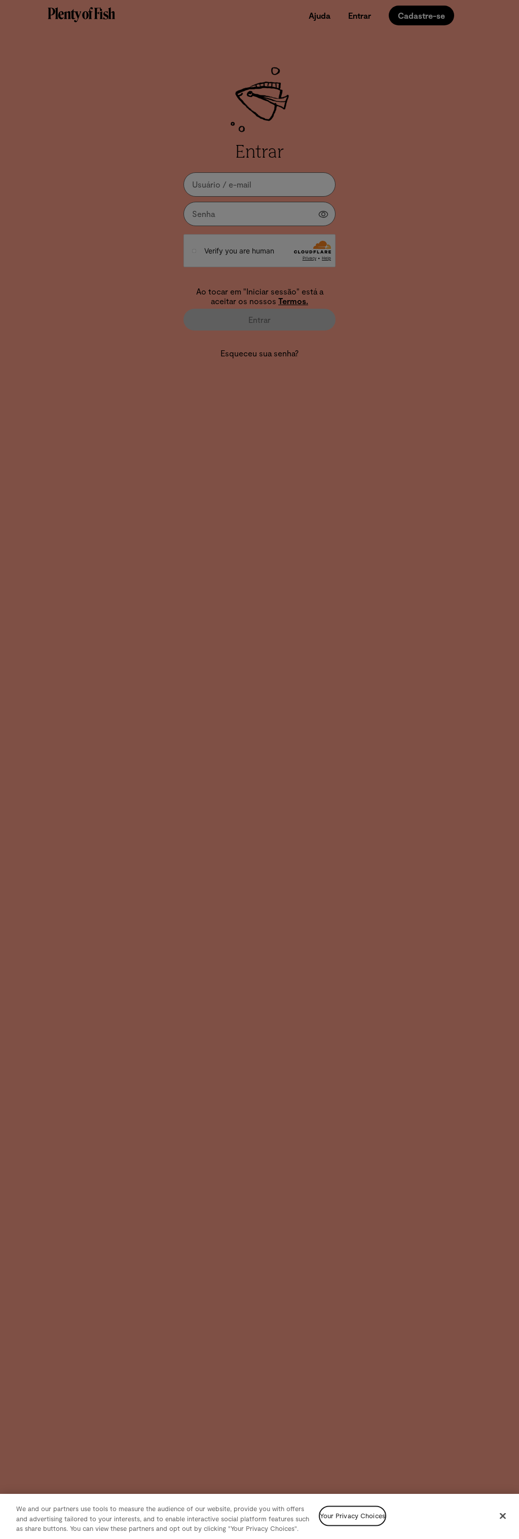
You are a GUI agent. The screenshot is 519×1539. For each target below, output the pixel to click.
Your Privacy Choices (352, 1516)
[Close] (503, 1516)
